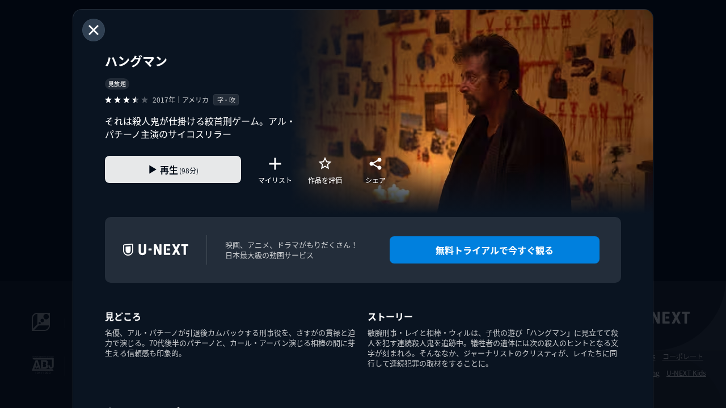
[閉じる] (93, 30)
